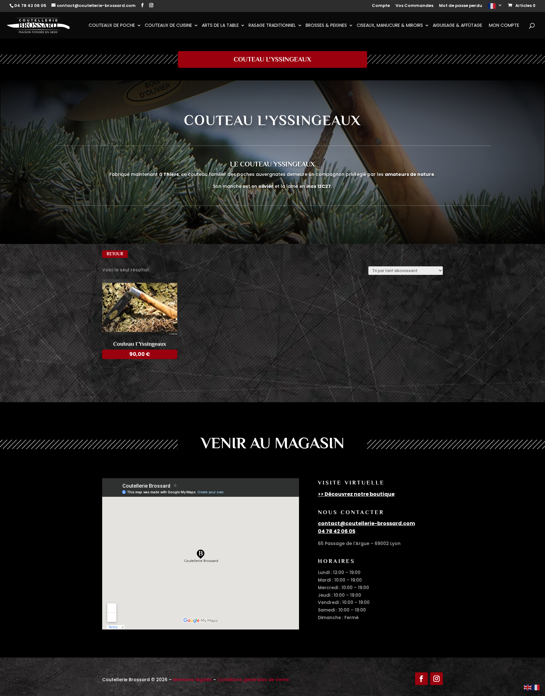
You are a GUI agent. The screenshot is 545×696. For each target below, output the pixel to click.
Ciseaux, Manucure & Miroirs (390, 25)
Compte (381, 6)
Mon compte (504, 25)
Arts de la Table (220, 25)
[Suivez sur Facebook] (421, 678)
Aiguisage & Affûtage (457, 25)
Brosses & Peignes (326, 25)
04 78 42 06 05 (336, 531)
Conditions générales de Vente (253, 679)
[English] (528, 687)
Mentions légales (192, 679)
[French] (495, 7)
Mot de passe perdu (460, 6)
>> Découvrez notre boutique (356, 494)
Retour (115, 253)
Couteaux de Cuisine (168, 25)
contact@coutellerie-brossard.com (366, 523)
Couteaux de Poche (112, 25)
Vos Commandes (414, 6)
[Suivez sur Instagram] (436, 678)
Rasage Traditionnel (272, 25)
